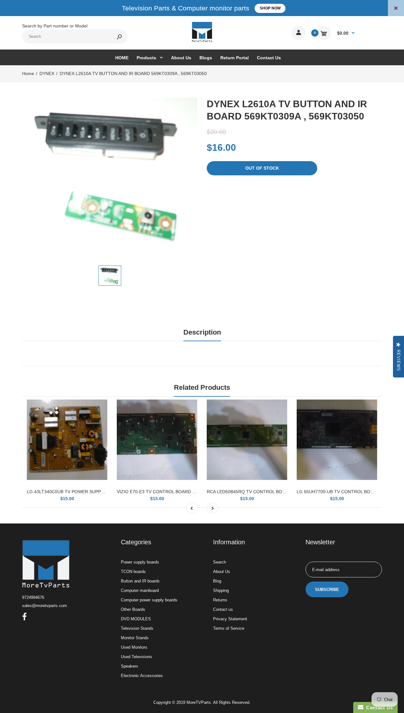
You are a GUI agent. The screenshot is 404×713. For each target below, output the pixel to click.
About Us (221, 571)
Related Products (202, 387)
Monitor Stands (135, 637)
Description (202, 332)
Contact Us (378, 707)
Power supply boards (140, 562)
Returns (220, 600)
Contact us (223, 609)
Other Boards (133, 609)
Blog (217, 581)
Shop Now (270, 8)
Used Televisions (136, 656)
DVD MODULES (136, 619)
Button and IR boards (140, 581)
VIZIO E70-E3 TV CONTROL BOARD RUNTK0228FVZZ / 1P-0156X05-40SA (193, 491)
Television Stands (137, 628)
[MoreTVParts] (202, 41)
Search (219, 562)
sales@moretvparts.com (44, 605)
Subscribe (327, 589)
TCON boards (133, 571)
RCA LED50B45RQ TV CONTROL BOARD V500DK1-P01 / (265, 491)
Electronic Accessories (142, 675)
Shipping (221, 590)
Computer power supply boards (149, 600)
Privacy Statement (230, 619)
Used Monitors (134, 647)
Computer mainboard (140, 590)
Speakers (129, 666)
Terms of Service (228, 628)
